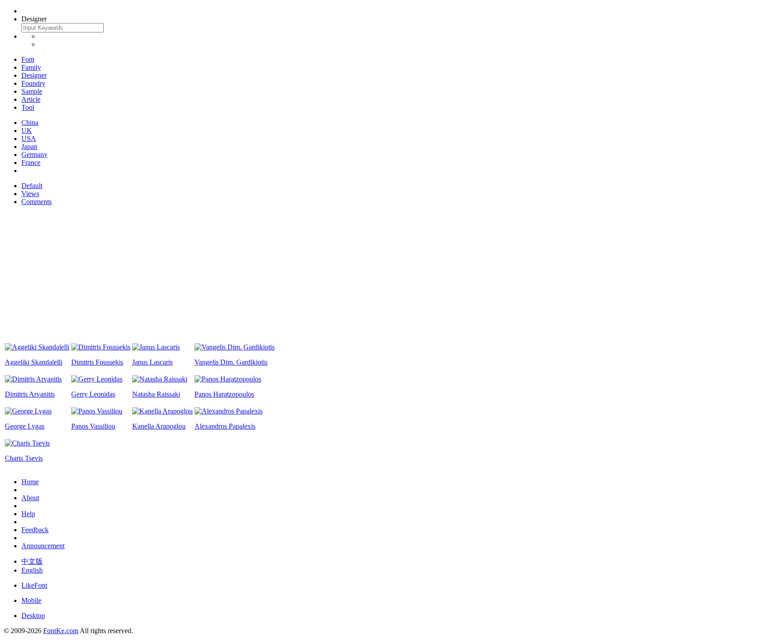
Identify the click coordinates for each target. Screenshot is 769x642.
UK (26, 130)
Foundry (33, 83)
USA (28, 138)
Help (28, 514)
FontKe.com (60, 630)
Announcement (43, 546)
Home (30, 482)
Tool (27, 107)
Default (31, 185)
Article (30, 99)
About (30, 498)
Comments (36, 201)
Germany (34, 154)
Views (30, 193)
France (30, 162)
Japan (29, 146)
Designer (34, 75)
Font (27, 59)
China (29, 122)
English (32, 570)
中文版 (32, 561)
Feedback (35, 530)
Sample (31, 91)
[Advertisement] (384, 275)
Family (31, 67)
